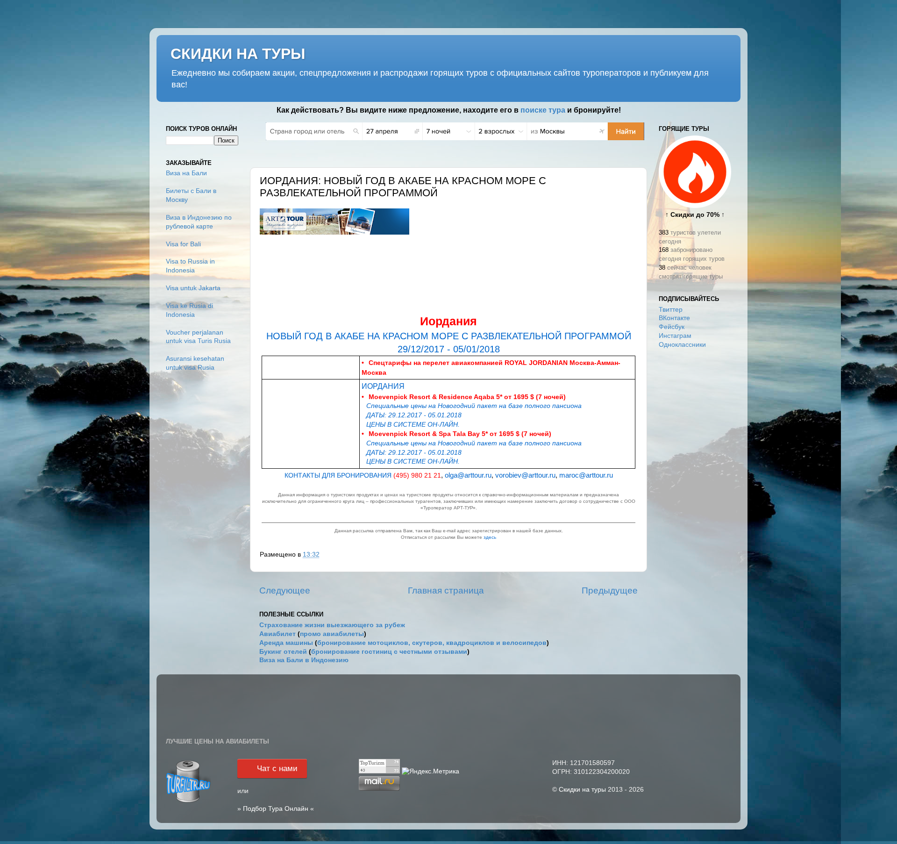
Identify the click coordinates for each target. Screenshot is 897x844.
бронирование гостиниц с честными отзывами (389, 651)
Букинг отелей (283, 651)
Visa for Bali (183, 244)
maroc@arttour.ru (586, 475)
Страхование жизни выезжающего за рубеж (332, 625)
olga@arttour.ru (615, 274)
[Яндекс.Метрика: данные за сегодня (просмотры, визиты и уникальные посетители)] (430, 771)
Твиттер (671, 309)
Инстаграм (675, 335)
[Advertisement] (695, 504)
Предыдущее (610, 590)
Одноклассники (682, 344)
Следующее (284, 590)
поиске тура (542, 110)
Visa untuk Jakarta (193, 288)
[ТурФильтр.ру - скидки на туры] (188, 801)
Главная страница (446, 590)
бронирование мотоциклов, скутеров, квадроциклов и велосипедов (432, 642)
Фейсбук (671, 326)
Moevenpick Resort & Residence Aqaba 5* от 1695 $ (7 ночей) (467, 397)
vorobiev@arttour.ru (610, 282)
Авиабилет (277, 633)
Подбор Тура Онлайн (275, 808)
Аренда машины (286, 642)
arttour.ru (622, 289)
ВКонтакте (674, 318)
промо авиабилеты (332, 633)
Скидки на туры (582, 789)
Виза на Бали (186, 173)
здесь (490, 537)
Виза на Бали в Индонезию (304, 660)
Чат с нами (277, 768)
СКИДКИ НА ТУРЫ (238, 53)
